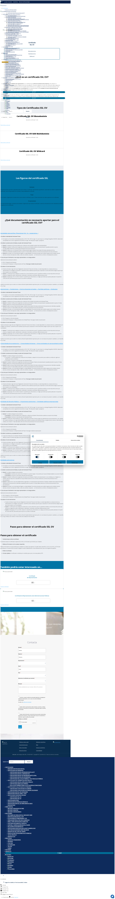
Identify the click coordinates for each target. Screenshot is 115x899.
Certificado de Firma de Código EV (12, 48)
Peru (7, 112)
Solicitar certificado (5, 586)
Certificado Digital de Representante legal (16, 16)
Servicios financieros (14, 840)
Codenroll (16, 897)
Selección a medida (57, 462)
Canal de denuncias (23, 745)
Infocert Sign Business (10, 57)
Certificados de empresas (10, 11)
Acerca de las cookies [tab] (75, 440)
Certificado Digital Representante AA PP (16, 13)
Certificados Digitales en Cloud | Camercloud (14, 74)
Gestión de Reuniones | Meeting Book (13, 75)
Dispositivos (11, 805)
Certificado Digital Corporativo (14, 14)
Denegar (40, 462)
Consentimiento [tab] (39, 440)
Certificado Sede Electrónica (14, 30)
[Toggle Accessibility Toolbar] (3, 875)
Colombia (8, 113)
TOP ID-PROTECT (9, 80)
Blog (37, 745)
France (7, 110)
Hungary (8, 99)
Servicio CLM (8, 82)
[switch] (50, 457)
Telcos (10, 846)
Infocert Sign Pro (8, 56)
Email (19, 666)
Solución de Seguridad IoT (10, 72)
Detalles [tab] (57, 440)
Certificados (5, 8)
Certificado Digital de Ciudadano (12, 38)
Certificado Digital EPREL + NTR (12, 40)
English (7, 101)
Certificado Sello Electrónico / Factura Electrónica (18, 25)
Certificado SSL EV (12, 44)
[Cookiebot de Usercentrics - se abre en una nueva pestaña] (78, 436)
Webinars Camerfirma (40, 742)
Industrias (5, 77)
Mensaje (20, 683)
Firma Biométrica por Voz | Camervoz (13, 60)
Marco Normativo (23, 747)
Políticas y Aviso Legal (23, 742)
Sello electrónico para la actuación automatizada (18, 32)
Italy (7, 108)
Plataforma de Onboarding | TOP (12, 64)
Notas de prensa (22, 750)
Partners (8, 849)
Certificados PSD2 (9, 46)
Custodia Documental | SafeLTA (12, 69)
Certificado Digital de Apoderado (20, 777)
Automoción (11, 845)
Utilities (10, 843)
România (8, 106)
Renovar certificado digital (10, 9)
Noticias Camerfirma (40, 747)
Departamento (21, 660)
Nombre (20, 647)
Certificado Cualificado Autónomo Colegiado (24, 790)
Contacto (5, 90)
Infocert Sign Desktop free (10, 54)
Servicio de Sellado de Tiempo (11, 77)
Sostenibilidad (39, 750)
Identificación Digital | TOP (10, 62)
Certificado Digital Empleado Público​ (15, 28)
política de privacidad (27, 702)
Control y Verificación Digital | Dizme (12, 70)
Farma (6, 93)
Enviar (20, 727)
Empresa (20, 653)
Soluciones (5, 59)
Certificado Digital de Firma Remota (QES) (14, 49)
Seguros (10, 841)
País (19, 672)
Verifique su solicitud (22, 718)
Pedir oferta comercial (5, 125)
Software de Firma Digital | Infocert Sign (13, 61)
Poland (7, 97)
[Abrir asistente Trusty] (112, 896)
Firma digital (5, 53)
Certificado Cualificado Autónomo (20, 788)
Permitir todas (75, 462)
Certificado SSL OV (12, 43)
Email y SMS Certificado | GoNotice (12, 67)
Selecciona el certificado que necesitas (26, 678)
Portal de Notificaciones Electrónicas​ (13, 78)
